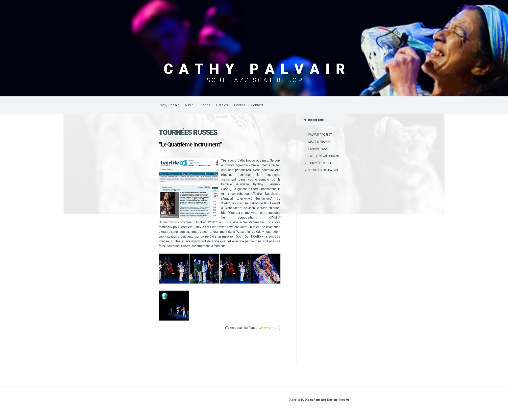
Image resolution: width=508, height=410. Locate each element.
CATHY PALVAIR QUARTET (325, 156)
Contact (257, 105)
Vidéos (204, 105)
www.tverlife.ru (269, 328)
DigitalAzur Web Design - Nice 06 (327, 399)
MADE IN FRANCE (319, 141)
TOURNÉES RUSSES (321, 163)
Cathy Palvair (169, 105)
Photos (239, 105)
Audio (189, 105)
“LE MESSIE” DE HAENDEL (324, 170)
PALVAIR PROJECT (320, 134)
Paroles (222, 105)
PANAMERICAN (318, 148)
